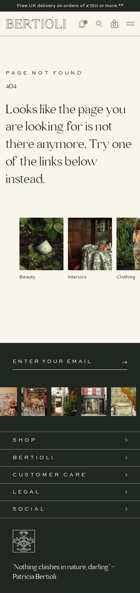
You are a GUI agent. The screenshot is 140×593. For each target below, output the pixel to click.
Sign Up (125, 362)
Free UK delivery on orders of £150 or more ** (70, 5)
